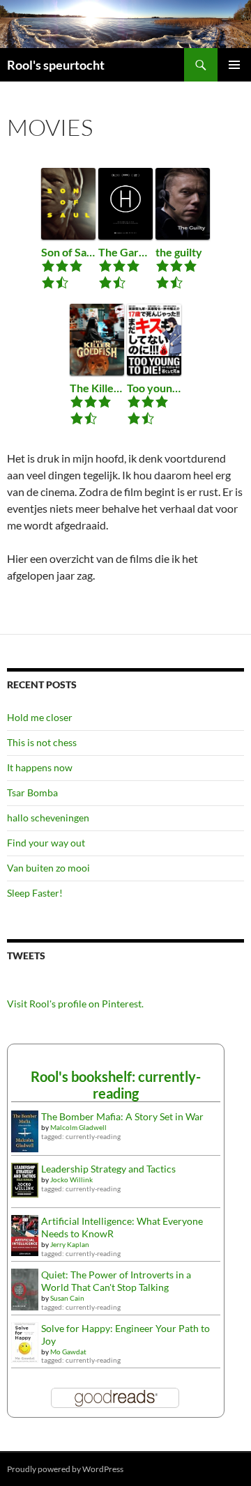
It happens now (40, 767)
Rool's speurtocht (56, 64)
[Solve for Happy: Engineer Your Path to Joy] (24, 1341)
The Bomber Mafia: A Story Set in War (122, 1116)
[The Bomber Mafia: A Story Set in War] (24, 1130)
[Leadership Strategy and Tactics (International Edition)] (24, 1179)
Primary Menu (234, 65)
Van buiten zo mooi (48, 868)
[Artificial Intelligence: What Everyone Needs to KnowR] (24, 1234)
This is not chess (42, 742)
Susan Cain (67, 1298)
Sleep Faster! (35, 893)
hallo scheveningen (48, 817)
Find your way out (46, 843)
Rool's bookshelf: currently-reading (116, 1084)
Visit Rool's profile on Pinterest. (75, 1003)
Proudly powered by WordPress (65, 1469)
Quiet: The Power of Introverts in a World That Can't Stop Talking (116, 1281)
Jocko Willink (71, 1179)
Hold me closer (40, 717)
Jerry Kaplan (69, 1244)
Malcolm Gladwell (78, 1127)
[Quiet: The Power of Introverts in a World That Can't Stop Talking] (24, 1288)
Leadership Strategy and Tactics (108, 1169)
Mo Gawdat (68, 1351)
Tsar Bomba (32, 792)
